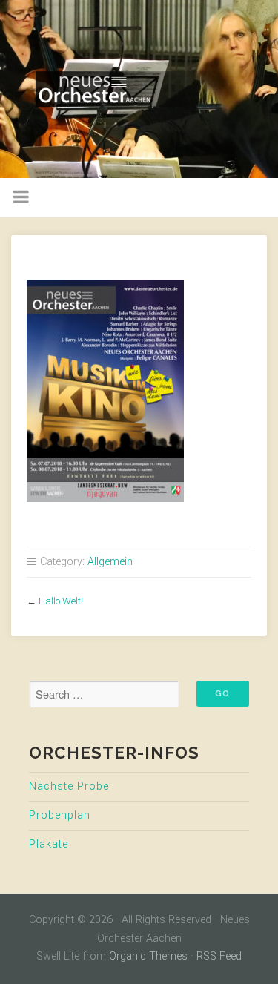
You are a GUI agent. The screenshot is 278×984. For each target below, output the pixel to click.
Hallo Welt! (61, 601)
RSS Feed (219, 956)
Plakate (48, 844)
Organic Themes (148, 956)
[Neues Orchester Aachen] (139, 89)
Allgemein (110, 561)
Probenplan (59, 815)
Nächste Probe (69, 786)
